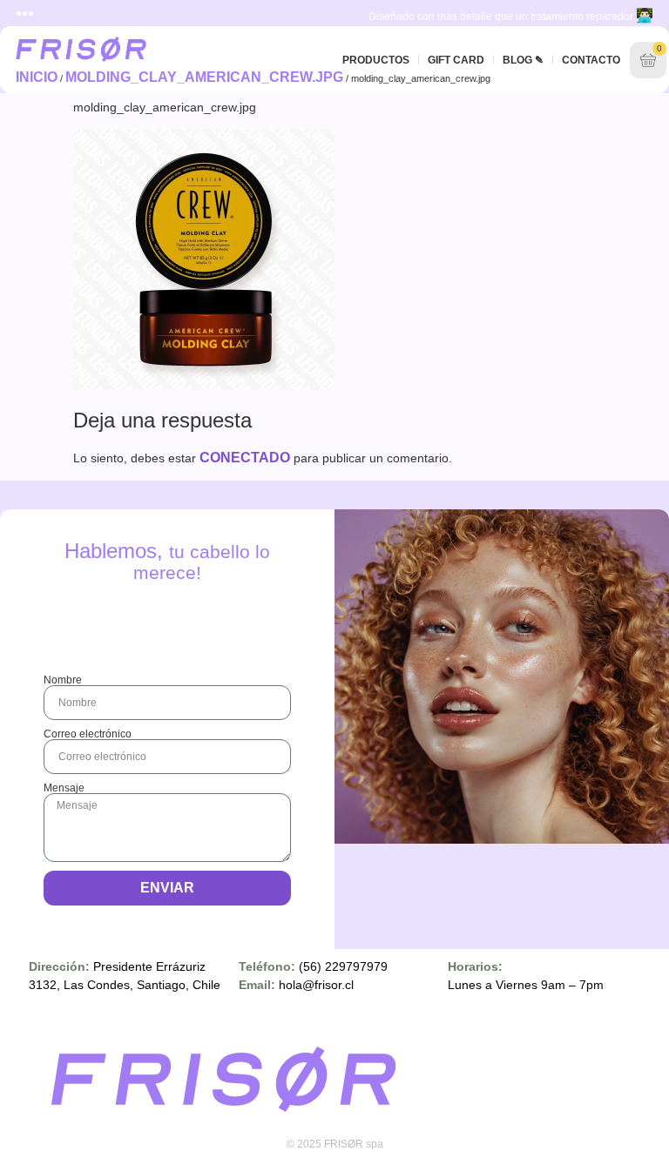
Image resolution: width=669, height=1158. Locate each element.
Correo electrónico (88, 734)
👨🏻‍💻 (644, 15)
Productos (375, 60)
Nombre (63, 680)
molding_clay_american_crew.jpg (204, 77)
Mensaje (64, 788)
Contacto (591, 60)
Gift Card (456, 60)
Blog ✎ (523, 60)
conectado (244, 457)
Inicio (36, 77)
